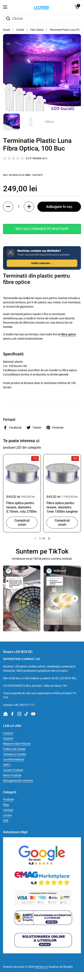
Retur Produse (12, 775)
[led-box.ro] (41, 7)
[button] (77, 7)
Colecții (20, 29)
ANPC (7, 764)
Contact (8, 733)
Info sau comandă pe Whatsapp (42, 229)
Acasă (6, 29)
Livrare (7, 815)
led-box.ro (41, 966)
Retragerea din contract (18, 780)
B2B (5, 820)
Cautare (8, 738)
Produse (8, 799)
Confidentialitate (13, 759)
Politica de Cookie (14, 749)
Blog (6, 804)
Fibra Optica (37, 29)
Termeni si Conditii (14, 754)
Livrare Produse (13, 770)
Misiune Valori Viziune (17, 743)
